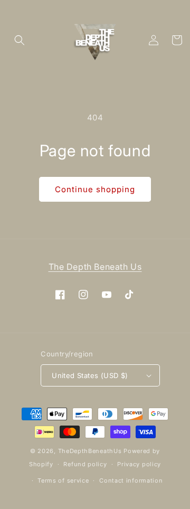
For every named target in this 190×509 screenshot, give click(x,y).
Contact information (131, 480)
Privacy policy (139, 464)
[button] (19, 40)
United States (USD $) (90, 375)
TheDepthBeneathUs (90, 451)
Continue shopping (95, 189)
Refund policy (85, 464)
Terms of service (63, 480)
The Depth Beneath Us (95, 266)
